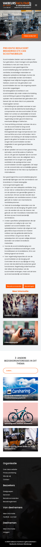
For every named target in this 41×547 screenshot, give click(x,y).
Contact (6, 479)
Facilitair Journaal (9, 517)
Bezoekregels (29, 286)
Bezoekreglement (9, 502)
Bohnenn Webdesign (24, 544)
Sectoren (6, 495)
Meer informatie (9, 513)
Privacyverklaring (9, 473)
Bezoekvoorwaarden (14, 286)
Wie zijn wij (7, 476)
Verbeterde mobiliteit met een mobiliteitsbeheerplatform (16, 397)
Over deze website (10, 469)
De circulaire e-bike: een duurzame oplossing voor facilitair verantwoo (18, 422)
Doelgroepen (8, 491)
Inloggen (6, 532)
